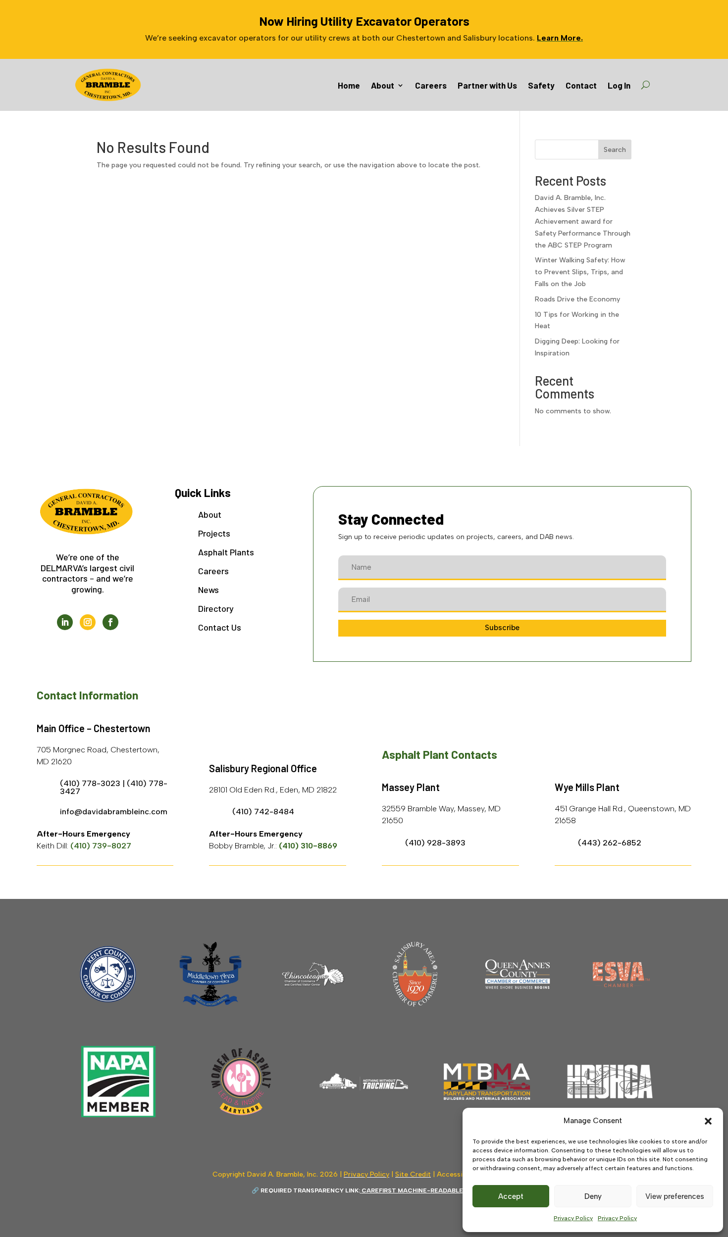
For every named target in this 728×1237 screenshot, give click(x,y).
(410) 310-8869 (308, 845)
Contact (581, 85)
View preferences (674, 1196)
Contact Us (219, 627)
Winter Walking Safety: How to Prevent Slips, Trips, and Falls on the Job (580, 272)
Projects (214, 533)
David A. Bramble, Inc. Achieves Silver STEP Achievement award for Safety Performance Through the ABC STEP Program (582, 221)
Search (615, 150)
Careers (431, 85)
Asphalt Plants (226, 551)
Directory (216, 608)
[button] (708, 1121)
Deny (593, 1196)
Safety (541, 85)
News (208, 589)
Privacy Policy (573, 1218)
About (382, 85)
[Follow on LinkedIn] (65, 622)
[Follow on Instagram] (88, 622)
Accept (510, 1196)
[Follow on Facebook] (110, 622)
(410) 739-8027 (100, 845)
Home (349, 85)
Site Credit (413, 1174)
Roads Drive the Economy (577, 299)
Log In (619, 85)
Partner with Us (487, 85)
